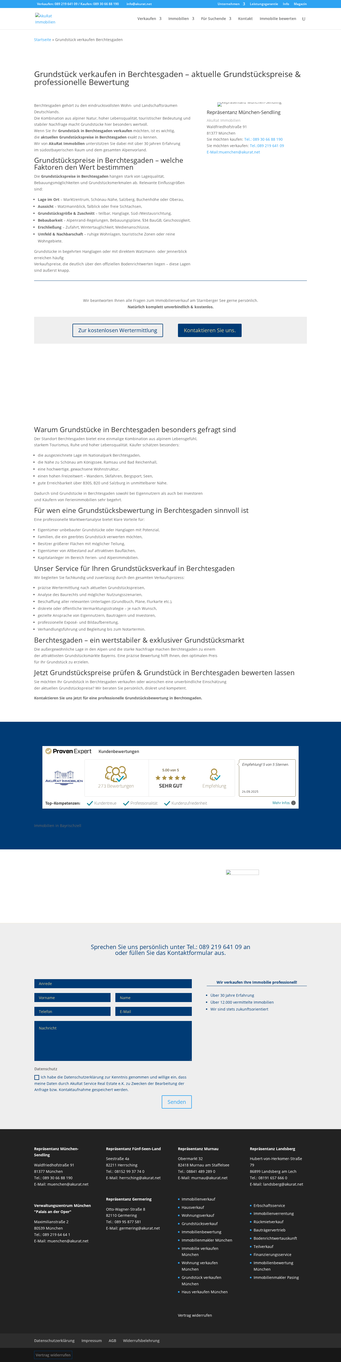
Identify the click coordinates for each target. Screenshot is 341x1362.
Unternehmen (229, 4)
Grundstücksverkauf (200, 1223)
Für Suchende (213, 19)
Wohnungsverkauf (198, 1215)
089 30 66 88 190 (106, 4)
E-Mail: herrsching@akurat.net (133, 1177)
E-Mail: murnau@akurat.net (203, 1177)
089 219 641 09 (66, 4)
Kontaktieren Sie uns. (210, 330)
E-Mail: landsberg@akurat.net (276, 1184)
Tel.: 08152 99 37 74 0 (125, 1171)
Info (286, 4)
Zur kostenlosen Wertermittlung (117, 330)
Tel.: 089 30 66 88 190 (263, 139)
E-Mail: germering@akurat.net (133, 1228)
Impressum (92, 1340)
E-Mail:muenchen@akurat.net (233, 152)
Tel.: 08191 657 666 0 (268, 1177)
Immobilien (178, 19)
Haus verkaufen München (205, 1291)
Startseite (42, 39)
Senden (177, 1101)
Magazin (300, 4)
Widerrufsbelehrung (141, 1340)
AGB (112, 1340)
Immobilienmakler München (207, 1240)
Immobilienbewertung (201, 1231)
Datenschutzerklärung (54, 1340)
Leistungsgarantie (264, 4)
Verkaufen (146, 19)
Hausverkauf (193, 1207)
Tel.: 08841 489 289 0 (196, 1171)
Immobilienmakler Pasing (276, 1277)
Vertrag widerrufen (53, 1354)
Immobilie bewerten (278, 19)
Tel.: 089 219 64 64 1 (52, 1234)
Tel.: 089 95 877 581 (123, 1221)
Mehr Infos (281, 803)
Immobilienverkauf (198, 1199)
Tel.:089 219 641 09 (267, 145)
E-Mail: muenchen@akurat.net (61, 1184)
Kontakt (245, 19)
